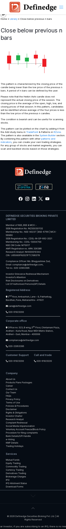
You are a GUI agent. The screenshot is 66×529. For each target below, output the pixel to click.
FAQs (8, 396)
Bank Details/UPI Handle (18, 436)
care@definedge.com (19, 306)
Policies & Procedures (17, 406)
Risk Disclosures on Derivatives (22, 280)
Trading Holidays (14, 446)
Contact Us (11, 389)
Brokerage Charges (16, 476)
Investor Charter (14, 416)
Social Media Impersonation (20, 426)
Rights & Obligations (16, 412)
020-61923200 (16, 312)
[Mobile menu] (61, 7)
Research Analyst (15, 419)
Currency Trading (15, 470)
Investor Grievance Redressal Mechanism (27, 274)
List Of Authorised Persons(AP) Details (26, 284)
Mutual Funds (13, 460)
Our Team (11, 392)
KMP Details (12, 442)
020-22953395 (22, 268)
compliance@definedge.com (27, 264)
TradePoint (32, 132)
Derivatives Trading (16, 473)
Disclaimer (11, 409)
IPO (8, 480)
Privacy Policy (13, 399)
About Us (10, 379)
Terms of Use (13, 402)
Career (9, 386)
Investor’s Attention (16, 277)
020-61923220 (44, 361)
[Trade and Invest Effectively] (33, 7)
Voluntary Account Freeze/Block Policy (26, 429)
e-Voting (10, 439)
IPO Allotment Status (16, 483)
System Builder (48, 135)
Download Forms (14, 486)
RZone (57, 132)
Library (13, 18)
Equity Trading (13, 463)
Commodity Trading (16, 466)
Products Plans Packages (19, 382)
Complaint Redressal (16, 422)
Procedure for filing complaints (22, 432)
